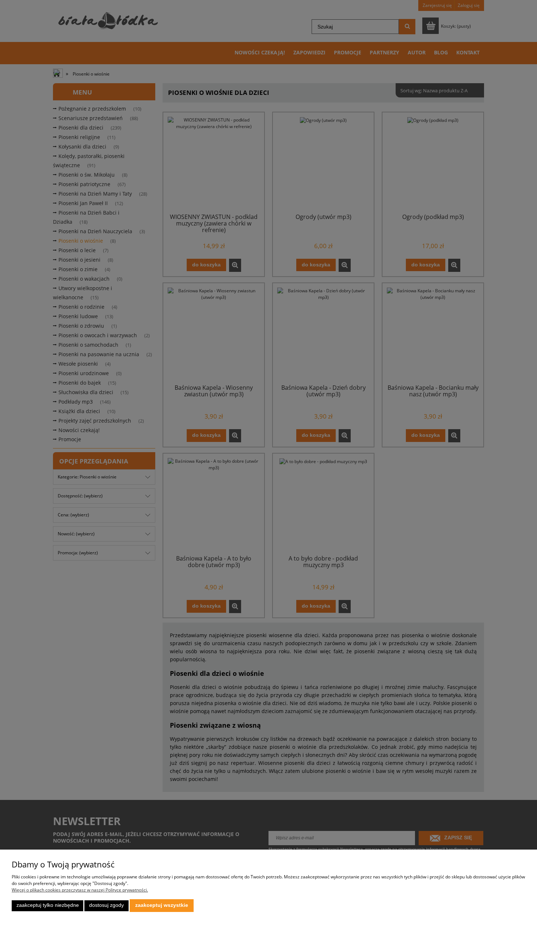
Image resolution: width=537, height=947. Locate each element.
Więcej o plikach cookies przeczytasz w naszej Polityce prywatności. (80, 890)
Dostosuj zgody (106, 905)
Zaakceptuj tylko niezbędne (47, 905)
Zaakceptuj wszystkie (161, 905)
